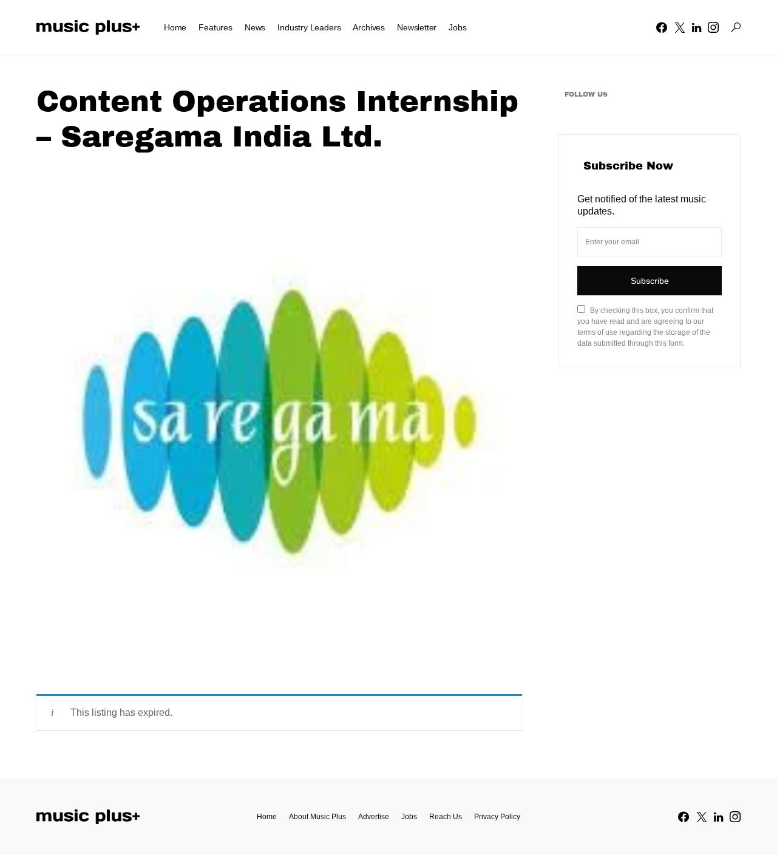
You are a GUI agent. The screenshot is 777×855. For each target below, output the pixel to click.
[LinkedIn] (696, 27)
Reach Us (445, 816)
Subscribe (650, 281)
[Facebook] (661, 27)
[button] (736, 27)
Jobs (409, 816)
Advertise (373, 816)
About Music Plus (317, 816)
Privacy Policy (497, 816)
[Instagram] (713, 27)
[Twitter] (679, 27)
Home (267, 816)
